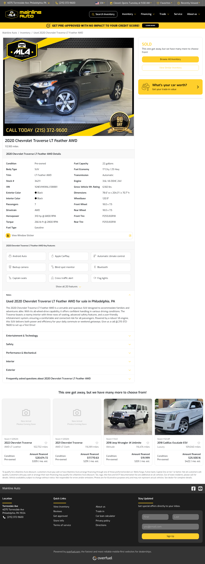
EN (101, 3)
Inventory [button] (127, 14)
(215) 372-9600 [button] (67, 2)
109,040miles (193, 446)
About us (100, 506)
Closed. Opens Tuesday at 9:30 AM (132, 3)
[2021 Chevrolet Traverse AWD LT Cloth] (77, 417)
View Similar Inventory (170, 67)
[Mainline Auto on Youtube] (199, 488)
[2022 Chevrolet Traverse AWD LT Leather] (26, 417)
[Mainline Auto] (24, 14)
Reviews (57, 511)
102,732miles (41, 446)
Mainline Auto (9, 32)
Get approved (60, 516)
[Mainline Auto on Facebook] (192, 488)
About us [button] (192, 14)
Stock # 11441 (112, 439)
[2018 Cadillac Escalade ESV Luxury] (179, 417)
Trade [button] (163, 14)
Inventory (25, 32)
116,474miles (143, 446)
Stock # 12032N (62, 439)
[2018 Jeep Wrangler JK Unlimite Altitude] (128, 417)
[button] (27, 3)
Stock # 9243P (163, 439)
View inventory (61, 506)
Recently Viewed (189, 3)
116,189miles (92, 446)
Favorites (165, 3)
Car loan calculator (105, 516)
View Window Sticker (23, 235)
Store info (58, 520)
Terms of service (62, 525)
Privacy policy (103, 520)
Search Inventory (105, 14)
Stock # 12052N (11, 439)
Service (178, 14)
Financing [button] (146, 14)
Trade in (100, 511)
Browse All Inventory (170, 59)
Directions (101, 525)
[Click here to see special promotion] (102, 25)
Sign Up (170, 536)
